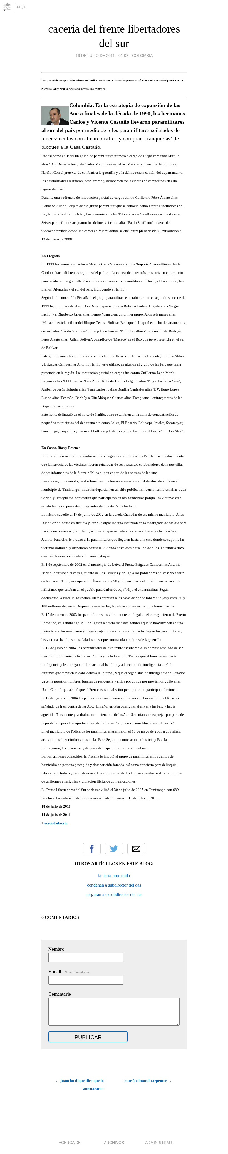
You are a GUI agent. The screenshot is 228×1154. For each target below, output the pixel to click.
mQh (22, 7)
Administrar (158, 1142)
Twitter (114, 848)
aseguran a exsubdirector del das (114, 894)
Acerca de (70, 1142)
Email (136, 848)
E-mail (69, 971)
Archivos (114, 1142)
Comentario (59, 994)
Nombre (56, 949)
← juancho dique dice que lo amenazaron (79, 1085)
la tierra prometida (114, 875)
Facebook (92, 848)
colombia (142, 55)
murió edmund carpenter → (148, 1081)
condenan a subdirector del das (114, 885)
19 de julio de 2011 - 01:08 (102, 55)
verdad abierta (56, 823)
